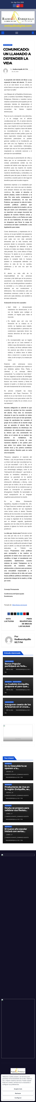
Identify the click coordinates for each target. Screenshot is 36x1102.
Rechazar (18, 1093)
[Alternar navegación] (16, 32)
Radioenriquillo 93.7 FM (20, 69)
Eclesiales (8, 805)
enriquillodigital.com (18, 25)
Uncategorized (8, 44)
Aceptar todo (18, 1089)
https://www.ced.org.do (19, 605)
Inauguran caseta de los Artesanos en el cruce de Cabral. (18, 706)
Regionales (8, 681)
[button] (29, 33)
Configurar (18, 1098)
